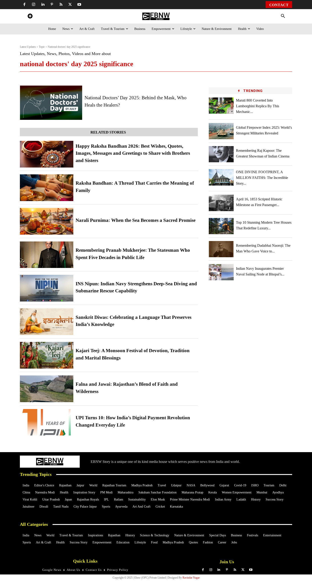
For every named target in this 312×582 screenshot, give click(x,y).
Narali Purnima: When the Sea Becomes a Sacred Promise (136, 220)
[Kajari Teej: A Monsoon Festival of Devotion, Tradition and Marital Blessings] (46, 355)
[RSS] (61, 4)
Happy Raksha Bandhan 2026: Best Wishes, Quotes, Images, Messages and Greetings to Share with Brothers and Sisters (133, 153)
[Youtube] (79, 4)
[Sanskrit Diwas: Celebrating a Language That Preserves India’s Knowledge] (46, 321)
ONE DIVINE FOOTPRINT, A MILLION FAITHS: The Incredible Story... (262, 177)
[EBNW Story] (156, 16)
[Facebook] (24, 4)
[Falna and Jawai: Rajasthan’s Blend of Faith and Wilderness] (46, 388)
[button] (283, 16)
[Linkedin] (42, 4)
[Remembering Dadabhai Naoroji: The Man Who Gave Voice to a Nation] (221, 249)
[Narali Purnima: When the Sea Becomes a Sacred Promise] (46, 221)
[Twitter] (70, 4)
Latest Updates (28, 46)
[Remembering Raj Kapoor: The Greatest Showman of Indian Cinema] (221, 154)
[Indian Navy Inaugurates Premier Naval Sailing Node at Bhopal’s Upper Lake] (221, 272)
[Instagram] (33, 4)
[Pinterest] (51, 4)
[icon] (29, 17)
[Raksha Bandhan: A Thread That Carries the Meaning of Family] (46, 187)
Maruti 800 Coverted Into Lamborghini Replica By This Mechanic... (257, 106)
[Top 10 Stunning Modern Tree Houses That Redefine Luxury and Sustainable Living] (221, 226)
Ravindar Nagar (191, 577)
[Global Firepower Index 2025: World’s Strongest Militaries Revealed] (221, 131)
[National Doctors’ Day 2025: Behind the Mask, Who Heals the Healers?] (51, 103)
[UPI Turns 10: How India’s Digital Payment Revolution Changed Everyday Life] (46, 422)
